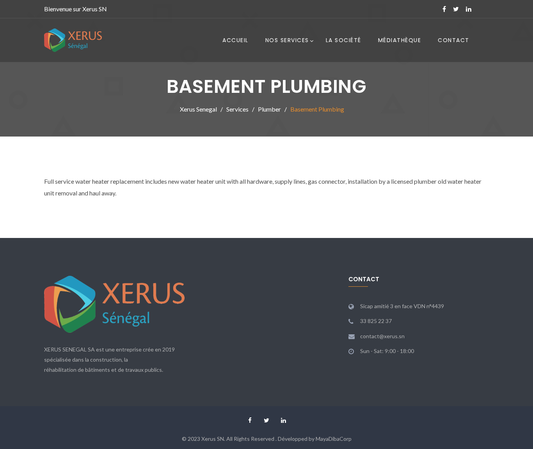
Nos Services (287, 40)
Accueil (235, 40)
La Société (343, 40)
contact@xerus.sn (382, 336)
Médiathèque (399, 40)
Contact (453, 40)
